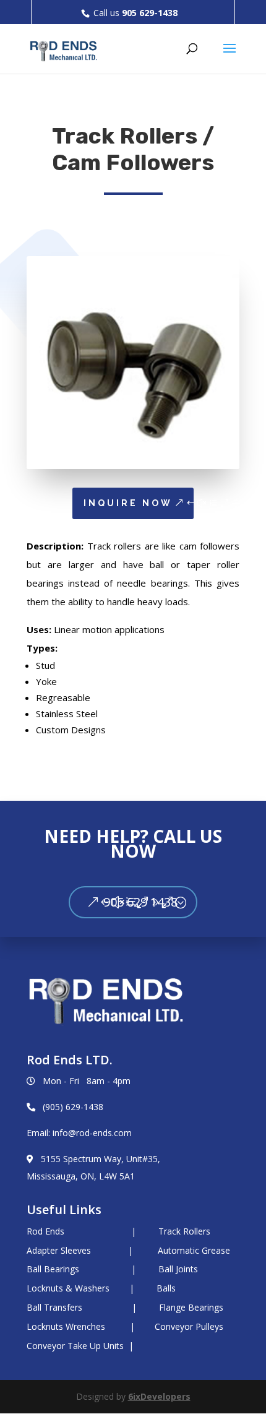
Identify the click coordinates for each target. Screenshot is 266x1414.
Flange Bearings (191, 1307)
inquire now (128, 503)
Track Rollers (184, 1231)
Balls (166, 1288)
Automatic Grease (194, 1250)
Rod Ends (45, 1231)
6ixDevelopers (159, 1396)
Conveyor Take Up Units (75, 1345)
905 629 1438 (140, 902)
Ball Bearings (53, 1269)
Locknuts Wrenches (66, 1326)
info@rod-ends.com (92, 1133)
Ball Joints (178, 1269)
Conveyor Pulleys (189, 1326)
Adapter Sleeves (59, 1250)
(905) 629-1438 (73, 1107)
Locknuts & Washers (69, 1288)
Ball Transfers (56, 1307)
